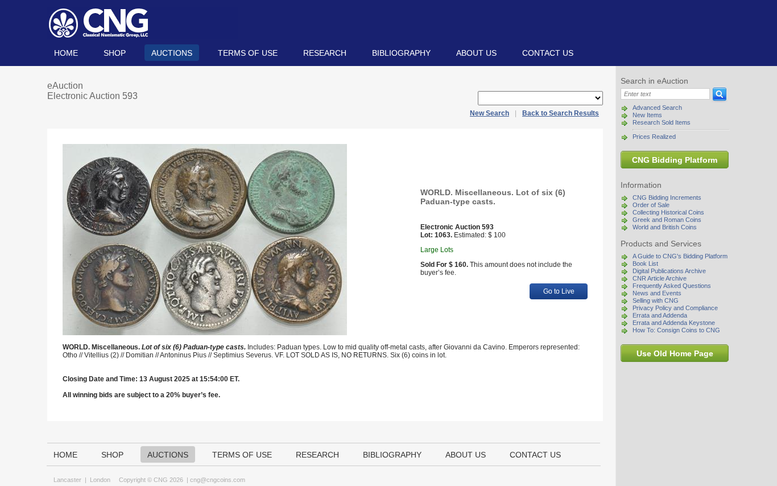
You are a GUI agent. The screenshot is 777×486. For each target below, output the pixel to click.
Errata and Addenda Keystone (674, 322)
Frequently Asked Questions (672, 285)
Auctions (171, 52)
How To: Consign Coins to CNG (676, 330)
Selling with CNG (656, 300)
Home (66, 52)
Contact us (547, 52)
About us (476, 52)
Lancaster (67, 479)
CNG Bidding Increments (667, 197)
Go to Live (559, 291)
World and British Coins (665, 227)
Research (324, 52)
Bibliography (401, 52)
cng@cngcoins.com (217, 479)
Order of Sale (651, 204)
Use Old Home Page (675, 353)
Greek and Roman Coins (667, 219)
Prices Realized (654, 136)
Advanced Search (657, 107)
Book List (645, 263)
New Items (647, 115)
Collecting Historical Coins (668, 212)
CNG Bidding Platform (674, 159)
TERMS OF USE (248, 52)
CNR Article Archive (660, 278)
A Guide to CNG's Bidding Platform (680, 256)
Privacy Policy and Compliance (675, 307)
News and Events (657, 293)
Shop (115, 52)
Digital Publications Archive (669, 270)
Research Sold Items (662, 122)
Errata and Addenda (660, 315)
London (100, 479)
